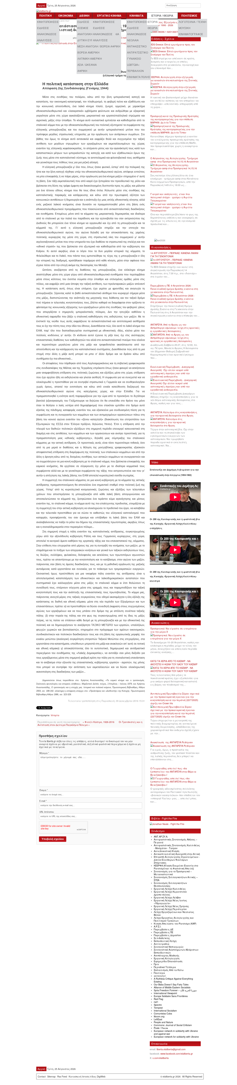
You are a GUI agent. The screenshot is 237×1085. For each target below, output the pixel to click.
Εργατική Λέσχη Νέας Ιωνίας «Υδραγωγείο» (170, 902)
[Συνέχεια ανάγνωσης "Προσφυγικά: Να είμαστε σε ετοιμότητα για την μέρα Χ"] (175, 637)
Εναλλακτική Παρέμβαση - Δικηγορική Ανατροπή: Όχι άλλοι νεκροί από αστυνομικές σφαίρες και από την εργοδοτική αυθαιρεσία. (172, 371)
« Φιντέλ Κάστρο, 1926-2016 (98, 722)
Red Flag (158, 999)
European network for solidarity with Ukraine (176, 1036)
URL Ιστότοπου (46, 811)
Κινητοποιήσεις (48, 22)
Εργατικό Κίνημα (109, 15)
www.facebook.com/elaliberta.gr (176, 1053)
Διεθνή (84, 15)
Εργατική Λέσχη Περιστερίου (170, 909)
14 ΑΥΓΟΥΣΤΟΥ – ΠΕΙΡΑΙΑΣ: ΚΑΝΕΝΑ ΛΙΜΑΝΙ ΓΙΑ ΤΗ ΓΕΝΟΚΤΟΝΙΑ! (174, 254)
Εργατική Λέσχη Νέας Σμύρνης (171, 906)
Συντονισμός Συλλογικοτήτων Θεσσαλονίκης (170, 884)
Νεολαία (133, 40)
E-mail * (43, 800)
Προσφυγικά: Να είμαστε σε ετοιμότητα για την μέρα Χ (173, 630)
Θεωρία (153, 28)
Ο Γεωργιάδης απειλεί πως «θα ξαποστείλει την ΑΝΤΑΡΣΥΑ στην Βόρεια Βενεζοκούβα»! (173, 771)
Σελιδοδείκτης (162, 938)
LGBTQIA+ (133, 65)
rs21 (156, 1001)
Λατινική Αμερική (89, 58)
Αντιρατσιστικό (137, 52)
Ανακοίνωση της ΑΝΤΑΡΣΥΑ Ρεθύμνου (171, 742)
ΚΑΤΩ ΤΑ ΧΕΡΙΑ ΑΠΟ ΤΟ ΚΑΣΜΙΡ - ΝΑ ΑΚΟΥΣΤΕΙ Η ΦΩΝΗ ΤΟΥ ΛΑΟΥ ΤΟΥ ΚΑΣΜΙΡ (173, 662)
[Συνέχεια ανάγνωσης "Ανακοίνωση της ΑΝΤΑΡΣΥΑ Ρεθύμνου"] (173, 746)
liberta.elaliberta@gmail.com (171, 1049)
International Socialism (165, 1010)
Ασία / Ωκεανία (87, 65)
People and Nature (163, 1022)
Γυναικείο (134, 58)
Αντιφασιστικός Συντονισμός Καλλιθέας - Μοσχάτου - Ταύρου (177, 847)
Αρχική (41, 5)
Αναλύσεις (44, 40)
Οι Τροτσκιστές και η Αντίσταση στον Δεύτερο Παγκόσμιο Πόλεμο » (90, 723)
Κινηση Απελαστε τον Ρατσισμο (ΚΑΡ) (175, 923)
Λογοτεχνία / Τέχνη (192, 22)
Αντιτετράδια (161, 943)
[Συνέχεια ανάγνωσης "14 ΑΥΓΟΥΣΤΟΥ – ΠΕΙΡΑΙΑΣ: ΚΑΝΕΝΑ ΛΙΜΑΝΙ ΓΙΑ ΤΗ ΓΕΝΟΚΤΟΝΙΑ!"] (175, 261)
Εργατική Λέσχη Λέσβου (167, 897)
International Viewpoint (165, 993)
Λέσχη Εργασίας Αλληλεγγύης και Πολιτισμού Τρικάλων (174, 919)
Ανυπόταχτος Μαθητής (166, 955)
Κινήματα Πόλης (138, 77)
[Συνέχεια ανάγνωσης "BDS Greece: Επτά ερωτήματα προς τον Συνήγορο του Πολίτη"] (175, 53)
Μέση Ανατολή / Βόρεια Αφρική (98, 46)
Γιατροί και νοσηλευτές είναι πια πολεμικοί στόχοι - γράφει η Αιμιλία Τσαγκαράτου (171, 197)
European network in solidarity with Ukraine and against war (176, 1032)
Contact (42, 1076)
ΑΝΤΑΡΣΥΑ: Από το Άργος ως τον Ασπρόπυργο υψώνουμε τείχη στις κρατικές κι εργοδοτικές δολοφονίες (175, 328)
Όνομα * (43, 790)
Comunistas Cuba (163, 1013)
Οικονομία (65, 15)
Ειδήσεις (43, 28)
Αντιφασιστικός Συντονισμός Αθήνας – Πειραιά (175, 841)
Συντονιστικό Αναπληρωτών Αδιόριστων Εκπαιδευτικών (176, 951)
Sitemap (51, 1076)
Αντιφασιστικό (137, 46)
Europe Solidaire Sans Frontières (171, 996)
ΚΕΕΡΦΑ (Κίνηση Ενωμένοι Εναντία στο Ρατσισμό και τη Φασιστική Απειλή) (176, 867)
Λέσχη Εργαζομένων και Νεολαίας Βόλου (174, 913)
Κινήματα (136, 15)
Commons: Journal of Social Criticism (173, 1025)
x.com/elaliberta (161, 1058)
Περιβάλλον (135, 71)
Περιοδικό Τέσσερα (165, 967)
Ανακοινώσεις (46, 34)
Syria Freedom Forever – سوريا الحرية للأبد (175, 990)
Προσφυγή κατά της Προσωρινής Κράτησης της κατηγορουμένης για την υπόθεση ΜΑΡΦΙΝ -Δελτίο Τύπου (174, 119)
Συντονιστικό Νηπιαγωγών (168, 946)
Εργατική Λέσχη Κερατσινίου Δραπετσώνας (170, 893)
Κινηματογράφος (191, 34)
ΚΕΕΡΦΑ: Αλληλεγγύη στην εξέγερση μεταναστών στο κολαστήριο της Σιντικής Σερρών (174, 80)
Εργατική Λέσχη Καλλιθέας (170, 888)
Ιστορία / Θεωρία (162, 15)
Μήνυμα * (44, 753)
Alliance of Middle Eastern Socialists (172, 987)
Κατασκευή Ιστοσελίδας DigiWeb (87, 1076)
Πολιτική (45, 15)
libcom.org (159, 1016)
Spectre (158, 1004)
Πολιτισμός (189, 15)
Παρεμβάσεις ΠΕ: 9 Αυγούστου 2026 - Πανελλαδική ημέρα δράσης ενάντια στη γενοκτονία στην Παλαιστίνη (174, 289)
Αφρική (82, 71)
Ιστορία (153, 22)
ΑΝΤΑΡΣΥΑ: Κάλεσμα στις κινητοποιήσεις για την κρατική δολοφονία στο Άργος (173, 414)
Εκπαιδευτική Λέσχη (165, 941)
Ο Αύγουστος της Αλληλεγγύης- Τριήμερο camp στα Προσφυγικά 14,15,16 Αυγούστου (174, 160)
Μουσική (184, 28)
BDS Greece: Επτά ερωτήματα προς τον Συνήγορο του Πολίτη (172, 46)
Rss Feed (62, 1076)
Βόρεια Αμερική (88, 52)
